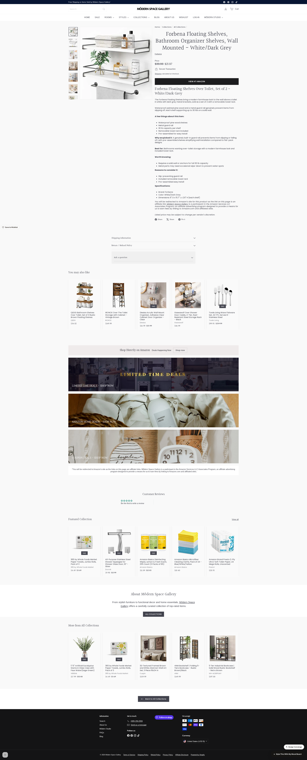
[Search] (104, 9)
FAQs (102, 733)
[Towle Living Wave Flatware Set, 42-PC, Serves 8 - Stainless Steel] (223, 303)
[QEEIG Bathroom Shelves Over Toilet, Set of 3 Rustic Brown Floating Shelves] (84, 303)
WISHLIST (183, 17)
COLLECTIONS (140, 17)
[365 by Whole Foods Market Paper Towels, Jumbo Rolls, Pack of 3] (84, 550)
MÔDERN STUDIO (212, 17)
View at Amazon (196, 81)
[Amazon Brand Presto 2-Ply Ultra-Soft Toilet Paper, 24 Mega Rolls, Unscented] (223, 550)
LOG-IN (196, 17)
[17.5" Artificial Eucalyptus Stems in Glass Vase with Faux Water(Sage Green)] (84, 656)
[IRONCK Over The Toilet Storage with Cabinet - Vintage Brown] (119, 303)
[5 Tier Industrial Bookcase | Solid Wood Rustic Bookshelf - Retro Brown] (223, 656)
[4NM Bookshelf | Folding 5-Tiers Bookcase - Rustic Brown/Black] (188, 656)
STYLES (123, 17)
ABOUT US (169, 17)
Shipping (158, 74)
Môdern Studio (105, 729)
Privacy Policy (168, 755)
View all (235, 519)
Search (102, 721)
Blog (101, 736)
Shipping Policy (143, 755)
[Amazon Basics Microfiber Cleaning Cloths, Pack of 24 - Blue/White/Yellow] (188, 550)
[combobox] (87, 9)
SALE (97, 17)
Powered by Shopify (198, 755)
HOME (87, 17)
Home (157, 27)
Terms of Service (129, 755)
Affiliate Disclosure (181, 755)
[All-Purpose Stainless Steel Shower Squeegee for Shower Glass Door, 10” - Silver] (119, 551)
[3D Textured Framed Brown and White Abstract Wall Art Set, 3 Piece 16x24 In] (153, 656)
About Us (103, 725)
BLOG (156, 17)
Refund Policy (155, 755)
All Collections (179, 27)
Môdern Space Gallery (177, 204)
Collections (166, 27)
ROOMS (108, 17)
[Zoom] (116, 63)
